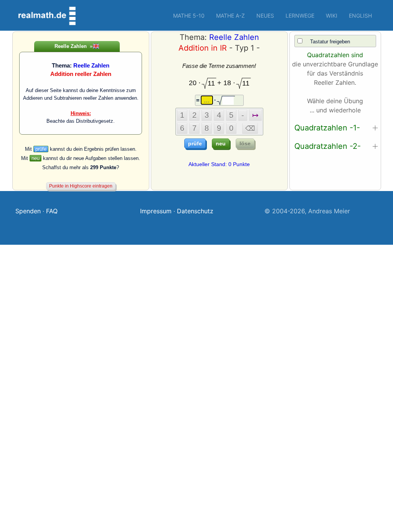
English (360, 15)
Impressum (156, 211)
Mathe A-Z (230, 15)
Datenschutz (195, 211)
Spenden (28, 211)
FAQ (52, 211)
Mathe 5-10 (189, 15)
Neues (265, 15)
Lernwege (300, 15)
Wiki (331, 15)
